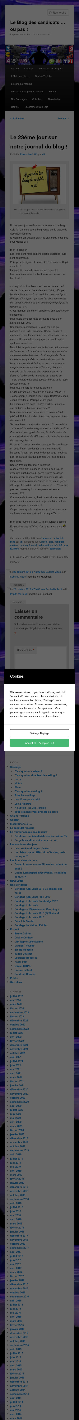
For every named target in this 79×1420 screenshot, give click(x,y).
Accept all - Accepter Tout (39, 743)
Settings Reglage (39, 733)
